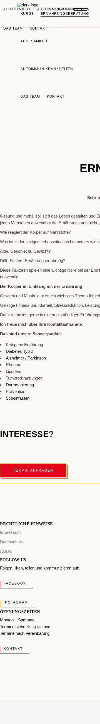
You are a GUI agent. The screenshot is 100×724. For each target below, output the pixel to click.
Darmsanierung (20, 384)
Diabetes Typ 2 (19, 351)
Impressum (10, 532)
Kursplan (34, 626)
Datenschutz (11, 541)
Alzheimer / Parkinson (26, 358)
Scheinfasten (17, 398)
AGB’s (6, 551)
